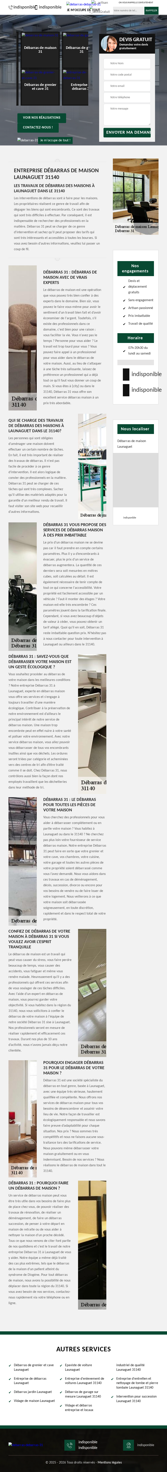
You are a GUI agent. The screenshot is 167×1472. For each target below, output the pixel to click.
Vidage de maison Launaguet (34, 1401)
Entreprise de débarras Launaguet (30, 1381)
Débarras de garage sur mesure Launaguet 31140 (83, 1394)
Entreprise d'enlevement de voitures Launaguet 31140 (84, 1381)
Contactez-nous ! (38, 127)
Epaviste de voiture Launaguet (78, 1368)
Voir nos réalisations (41, 118)
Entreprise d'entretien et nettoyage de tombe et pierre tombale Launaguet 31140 (137, 1383)
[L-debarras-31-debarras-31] (25, 1445)
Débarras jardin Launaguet (33, 1392)
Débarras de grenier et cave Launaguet (34, 1368)
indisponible (22, 7)
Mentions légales (110, 1462)
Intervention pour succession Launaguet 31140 (136, 1399)
